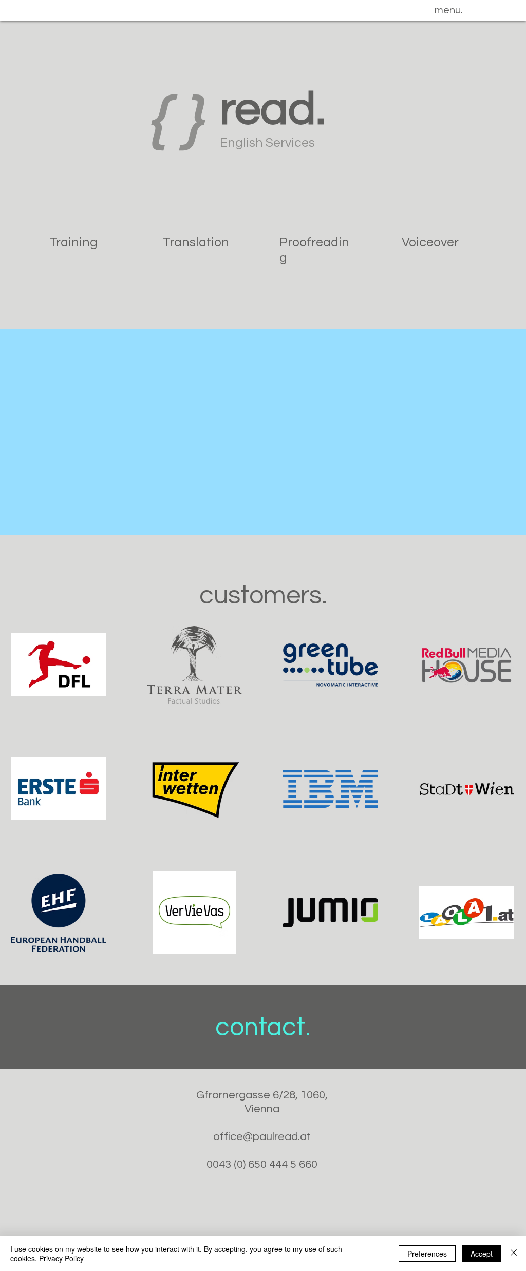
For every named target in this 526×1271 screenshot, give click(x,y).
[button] (448, 10)
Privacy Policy (61, 1258)
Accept (482, 1253)
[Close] (514, 1253)
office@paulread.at (262, 1137)
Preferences (427, 1253)
